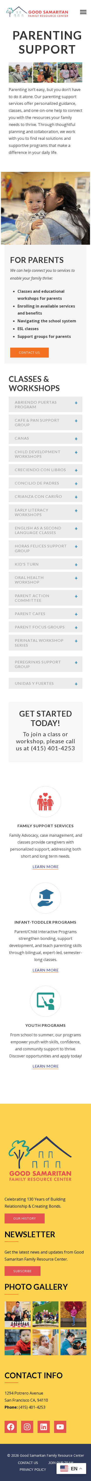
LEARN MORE (45, 866)
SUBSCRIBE (22, 1271)
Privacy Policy (33, 1470)
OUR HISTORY (24, 1218)
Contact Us (28, 1463)
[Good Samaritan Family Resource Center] (37, 11)
